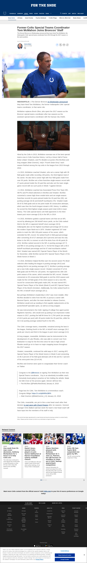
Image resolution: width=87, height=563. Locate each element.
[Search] (60, 13)
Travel (36, 513)
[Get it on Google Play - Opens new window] (49, 541)
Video (9, 502)
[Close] (84, 555)
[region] (43, 555)
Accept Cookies (65, 559)
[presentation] (84, 475)
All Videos (10, 505)
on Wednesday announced (56, 102)
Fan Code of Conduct (63, 515)
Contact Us (49, 505)
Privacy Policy (31, 559)
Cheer (36, 516)
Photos (37, 502)
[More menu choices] (50, 13)
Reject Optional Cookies (64, 555)
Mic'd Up (10, 516)
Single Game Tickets (76, 515)
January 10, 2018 (52, 390)
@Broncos (34, 367)
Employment (50, 508)
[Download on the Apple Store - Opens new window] (37, 540)
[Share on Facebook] (57, 45)
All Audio (24, 505)
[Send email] (64, 45)
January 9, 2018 (51, 378)
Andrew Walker (27, 44)
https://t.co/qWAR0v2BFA (34, 388)
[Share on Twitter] (60, 45)
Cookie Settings (65, 550)
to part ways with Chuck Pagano (36, 399)
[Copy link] (67, 44)
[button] (43, 135)
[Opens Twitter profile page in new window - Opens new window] (25, 48)
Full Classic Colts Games (10, 525)
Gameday (63, 523)
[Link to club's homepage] (5, 13)
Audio (24, 502)
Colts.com (50, 486)
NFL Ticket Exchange (76, 529)
